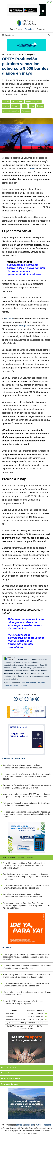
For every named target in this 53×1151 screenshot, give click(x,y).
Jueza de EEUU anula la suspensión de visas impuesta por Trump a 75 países (23, 1002)
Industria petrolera (33, 101)
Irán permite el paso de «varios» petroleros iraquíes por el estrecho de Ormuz (27, 993)
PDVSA (9, 318)
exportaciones (17, 101)
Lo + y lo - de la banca (10, 1078)
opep (24, 106)
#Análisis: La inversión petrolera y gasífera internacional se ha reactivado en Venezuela (22, 766)
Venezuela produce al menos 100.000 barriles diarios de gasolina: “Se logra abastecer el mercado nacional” (26, 795)
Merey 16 (15, 106)
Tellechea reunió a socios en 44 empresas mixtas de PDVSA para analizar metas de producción (26, 624)
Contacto (40, 29)
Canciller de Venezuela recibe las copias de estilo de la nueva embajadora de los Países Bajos (26, 886)
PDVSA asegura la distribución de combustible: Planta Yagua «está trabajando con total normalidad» (26, 640)
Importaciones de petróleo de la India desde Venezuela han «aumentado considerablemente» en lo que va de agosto (27, 776)
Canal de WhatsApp (28, 683)
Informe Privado (15, 29)
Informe (6, 106)
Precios (40, 106)
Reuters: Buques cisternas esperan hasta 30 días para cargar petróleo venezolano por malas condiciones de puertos (26, 814)
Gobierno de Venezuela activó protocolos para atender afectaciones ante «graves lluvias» (27, 967)
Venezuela (26, 111)
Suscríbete (29, 29)
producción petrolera (11, 111)
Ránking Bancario (8, 1067)
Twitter (15, 685)
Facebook (24, 685)
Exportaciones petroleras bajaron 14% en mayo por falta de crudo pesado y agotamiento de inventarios (26, 269)
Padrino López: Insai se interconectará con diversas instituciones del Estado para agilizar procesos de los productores (26, 876)
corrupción (24, 325)
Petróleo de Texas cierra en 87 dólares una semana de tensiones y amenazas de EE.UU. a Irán (27, 786)
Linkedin (20, 1125)
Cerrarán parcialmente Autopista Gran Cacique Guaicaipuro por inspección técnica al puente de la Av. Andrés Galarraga (26, 905)
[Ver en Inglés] (48, 2)
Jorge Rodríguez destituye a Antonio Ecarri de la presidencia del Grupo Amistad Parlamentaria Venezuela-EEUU (24, 865)
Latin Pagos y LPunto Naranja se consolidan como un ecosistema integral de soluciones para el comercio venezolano (26, 957)
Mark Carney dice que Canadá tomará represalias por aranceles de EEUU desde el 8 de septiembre (26, 976)
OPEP (31, 168)
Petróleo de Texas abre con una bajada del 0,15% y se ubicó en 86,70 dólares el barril (27, 804)
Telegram (41, 683)
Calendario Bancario (9, 1084)
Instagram (8, 685)
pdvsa (32, 106)
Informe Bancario (8, 1073)
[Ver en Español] (51, 2)
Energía (6, 101)
